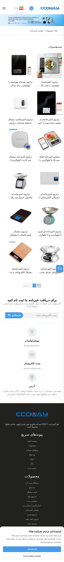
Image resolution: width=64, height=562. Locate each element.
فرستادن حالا (14, 315)
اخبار (32, 459)
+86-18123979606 (32, 345)
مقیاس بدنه (32, 501)
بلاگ (32, 463)
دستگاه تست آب (32, 483)
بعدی (25, 285)
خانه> (55, 30)
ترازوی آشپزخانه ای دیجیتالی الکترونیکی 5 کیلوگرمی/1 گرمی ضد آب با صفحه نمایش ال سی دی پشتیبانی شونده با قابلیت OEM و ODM (49, 196)
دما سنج (32, 487)
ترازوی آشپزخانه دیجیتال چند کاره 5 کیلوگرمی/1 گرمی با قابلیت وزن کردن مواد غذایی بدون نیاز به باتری (20, 158)
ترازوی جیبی (32, 523)
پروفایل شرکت (32, 450)
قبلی (38, 285)
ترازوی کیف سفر (32, 519)
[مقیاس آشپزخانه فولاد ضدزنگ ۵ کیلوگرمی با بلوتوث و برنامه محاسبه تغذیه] (49, 140)
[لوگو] (50, 8)
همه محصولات (55, 46)
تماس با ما (32, 468)
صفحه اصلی (32, 441)
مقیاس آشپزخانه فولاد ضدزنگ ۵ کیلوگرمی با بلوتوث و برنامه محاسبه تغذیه (50, 158)
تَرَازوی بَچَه (32, 496)
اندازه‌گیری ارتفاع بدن (32, 505)
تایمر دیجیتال (32, 492)
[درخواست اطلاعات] (59, 268)
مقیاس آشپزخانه (36, 30)
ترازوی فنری (32, 514)
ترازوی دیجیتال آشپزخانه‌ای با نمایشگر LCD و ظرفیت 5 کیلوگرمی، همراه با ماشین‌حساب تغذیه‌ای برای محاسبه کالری (20, 233)
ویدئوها (32, 454)
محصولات (49, 30)
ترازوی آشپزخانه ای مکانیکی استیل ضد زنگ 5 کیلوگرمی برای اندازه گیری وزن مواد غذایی (20, 196)
